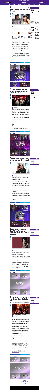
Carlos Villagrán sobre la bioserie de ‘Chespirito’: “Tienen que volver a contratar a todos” (24, 34)
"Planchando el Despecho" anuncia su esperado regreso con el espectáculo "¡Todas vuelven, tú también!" (15, 376)
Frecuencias (39, 4)
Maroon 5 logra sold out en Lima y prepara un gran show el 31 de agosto (25, 137)
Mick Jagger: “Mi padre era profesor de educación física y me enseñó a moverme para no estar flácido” (20, 145)
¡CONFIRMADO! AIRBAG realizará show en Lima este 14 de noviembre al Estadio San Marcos (25, 153)
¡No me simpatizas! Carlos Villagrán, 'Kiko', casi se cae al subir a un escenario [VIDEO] (24, 37)
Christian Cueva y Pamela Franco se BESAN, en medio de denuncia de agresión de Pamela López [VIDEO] (37, 33)
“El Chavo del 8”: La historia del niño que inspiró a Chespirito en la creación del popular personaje (15, 34)
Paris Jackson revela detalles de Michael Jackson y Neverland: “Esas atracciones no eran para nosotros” (25, 292)
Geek (24, 4)
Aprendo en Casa (20, 0)
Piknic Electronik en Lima (17, 352)
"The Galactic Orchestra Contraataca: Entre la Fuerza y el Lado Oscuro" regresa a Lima (15, 359)
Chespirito (24, 42)
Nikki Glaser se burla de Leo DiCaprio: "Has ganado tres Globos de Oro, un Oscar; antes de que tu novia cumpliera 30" (25, 84)
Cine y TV (14, 4)
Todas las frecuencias (34, 164)
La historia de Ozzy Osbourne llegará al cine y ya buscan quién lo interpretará (15, 68)
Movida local (19, 4)
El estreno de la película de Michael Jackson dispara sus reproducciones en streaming (25, 68)
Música (9, 4)
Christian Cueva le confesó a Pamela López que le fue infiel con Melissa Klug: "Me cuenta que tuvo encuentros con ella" (37, 23)
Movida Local (22, 32)
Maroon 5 (13, 94)
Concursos (29, 4)
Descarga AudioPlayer (24, 0)
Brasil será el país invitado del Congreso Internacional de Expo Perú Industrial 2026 (25, 359)
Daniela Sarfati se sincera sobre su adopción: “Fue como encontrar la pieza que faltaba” (20, 76)
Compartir (15, 62)
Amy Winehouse (13, 252)
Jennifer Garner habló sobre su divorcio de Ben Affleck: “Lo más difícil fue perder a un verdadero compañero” (25, 224)
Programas (34, 4)
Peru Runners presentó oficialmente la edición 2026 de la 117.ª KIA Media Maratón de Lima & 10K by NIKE (25, 376)
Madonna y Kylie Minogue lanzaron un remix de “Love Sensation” (20, 368)
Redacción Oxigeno (15, 107)
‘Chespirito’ (19, 29)
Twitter (25, 62)
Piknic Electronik (13, 352)
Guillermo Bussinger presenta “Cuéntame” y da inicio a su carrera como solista (15, 153)
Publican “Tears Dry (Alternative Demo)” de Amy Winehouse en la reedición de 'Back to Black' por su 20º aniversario (15, 137)
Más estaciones (28, 0)
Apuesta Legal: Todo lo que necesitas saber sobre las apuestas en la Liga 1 (37, 30)
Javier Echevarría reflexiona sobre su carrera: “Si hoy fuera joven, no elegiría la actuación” (14, 84)
